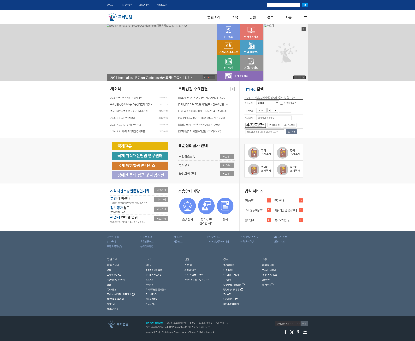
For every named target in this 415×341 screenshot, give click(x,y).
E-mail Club (151, 304)
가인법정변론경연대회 (218, 241)
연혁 (109, 270)
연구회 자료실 (152, 299)
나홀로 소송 (161, 5)
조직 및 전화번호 (253, 210)
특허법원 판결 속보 (154, 270)
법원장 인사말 (113, 265)
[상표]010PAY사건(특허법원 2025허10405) (198, 124)
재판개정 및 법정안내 (285, 210)
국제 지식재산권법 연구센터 (119, 294)
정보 (270, 17)
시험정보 (178, 241)
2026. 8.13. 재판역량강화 (122, 118)
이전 (205, 77)
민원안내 (279, 200)
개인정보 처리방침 (154, 323)
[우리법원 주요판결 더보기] (233, 89)
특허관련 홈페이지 (231, 304)
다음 (212, 77)
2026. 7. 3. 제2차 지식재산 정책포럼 (127, 131)
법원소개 (213, 17)
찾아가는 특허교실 (270, 275)
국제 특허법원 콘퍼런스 (156, 289)
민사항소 (205, 165)
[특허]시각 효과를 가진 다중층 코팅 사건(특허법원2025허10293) (203, 118)
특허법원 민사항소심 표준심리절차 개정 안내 (131, 111)
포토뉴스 (149, 279)
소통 (288, 17)
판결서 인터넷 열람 (231, 289)
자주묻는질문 (190, 270)
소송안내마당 (144, 5)
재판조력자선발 (114, 246)
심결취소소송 (205, 156)
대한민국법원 (126, 5)
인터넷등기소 (213, 236)
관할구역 (249, 200)
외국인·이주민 (247, 241)
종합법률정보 (147, 241)
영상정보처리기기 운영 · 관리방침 (181, 323)
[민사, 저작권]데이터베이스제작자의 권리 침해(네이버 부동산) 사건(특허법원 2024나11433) (203, 111)
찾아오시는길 (112, 309)
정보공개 (266, 284)
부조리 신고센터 (269, 270)
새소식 (148, 265)
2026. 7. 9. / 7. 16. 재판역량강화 (126, 124)
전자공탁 (111, 241)
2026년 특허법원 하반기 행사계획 (126, 97)
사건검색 (227, 279)
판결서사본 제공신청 (232, 284)
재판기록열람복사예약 (193, 275)
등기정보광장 (147, 246)
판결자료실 (228, 270)
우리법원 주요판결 (153, 275)
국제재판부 (111, 289)
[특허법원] (120, 13)
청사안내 (110, 304)
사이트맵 (305, 17)
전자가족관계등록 (249, 236)
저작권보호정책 (205, 323)
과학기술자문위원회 (115, 299)
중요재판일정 (151, 294)
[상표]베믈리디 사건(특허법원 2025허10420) (199, 131)
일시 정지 (209, 77)
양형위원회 (279, 241)
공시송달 (227, 294)
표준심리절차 (228, 265)
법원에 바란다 (268, 265)
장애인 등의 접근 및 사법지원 (196, 279)
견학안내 (249, 220)
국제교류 (149, 284)
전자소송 (178, 236)
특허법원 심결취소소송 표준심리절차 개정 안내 (131, 104)
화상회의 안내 (205, 173)
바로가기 (161, 190)
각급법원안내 (228, 299)
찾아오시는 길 (281, 220)
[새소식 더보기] (166, 89)
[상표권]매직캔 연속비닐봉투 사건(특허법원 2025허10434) (203, 97)
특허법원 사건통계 (231, 275)
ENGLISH (110, 5)
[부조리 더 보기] (303, 29)
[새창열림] (285, 332)
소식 (234, 17)
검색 (305, 5)
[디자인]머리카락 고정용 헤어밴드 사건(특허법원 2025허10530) (203, 104)
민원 (252, 17)
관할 (109, 284)
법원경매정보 (280, 236)
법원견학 (265, 279)
